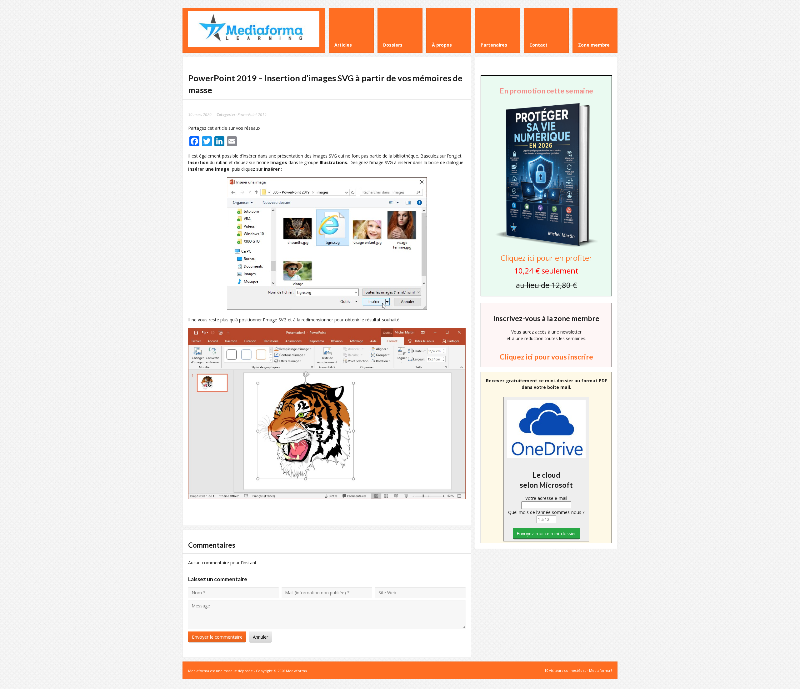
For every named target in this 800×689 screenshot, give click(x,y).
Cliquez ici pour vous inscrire (546, 356)
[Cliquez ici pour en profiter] (546, 246)
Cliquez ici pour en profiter (546, 258)
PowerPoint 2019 (252, 114)
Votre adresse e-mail (546, 498)
